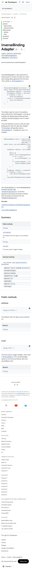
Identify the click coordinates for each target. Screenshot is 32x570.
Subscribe (23, 561)
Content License (20, 393)
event (5, 246)
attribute (6, 232)
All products (4, 551)
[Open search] (20, 2)
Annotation (13, 58)
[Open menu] (2, 2)
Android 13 (4, 489)
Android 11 (4, 494)
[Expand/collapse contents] (11, 22)
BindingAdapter (17, 81)
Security (3, 420)
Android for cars (5, 468)
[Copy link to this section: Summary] (12, 218)
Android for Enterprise (7, 417)
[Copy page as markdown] (21, 49)
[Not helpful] (14, 17)
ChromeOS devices (6, 465)
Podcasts (3, 431)
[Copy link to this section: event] (7, 341)
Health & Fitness (5, 444)
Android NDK (4, 513)
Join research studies (7, 528)
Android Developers (6, 14)
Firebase (3, 545)
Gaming (3, 438)
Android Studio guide (7, 502)
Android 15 (4, 483)
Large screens (5, 459)
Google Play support (6, 526)
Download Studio (6, 510)
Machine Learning (6, 441)
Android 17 (4, 478)
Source (3, 423)
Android (3, 414)
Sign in (28, 2)
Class (12, 268)
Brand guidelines (17, 557)
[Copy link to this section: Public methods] (18, 297)
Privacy (3, 449)
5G (2, 452)
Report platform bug (6, 520)
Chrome (3, 542)
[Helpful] (12, 17)
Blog (2, 428)
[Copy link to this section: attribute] (10, 303)
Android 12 (4, 492)
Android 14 (4, 486)
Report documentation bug (8, 523)
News (2, 425)
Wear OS (3, 462)
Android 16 (4, 481)
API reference (7, 8)
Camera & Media (5, 447)
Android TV (4, 471)
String (5, 228)
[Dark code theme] (30, 86)
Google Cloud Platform (7, 548)
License (9, 557)
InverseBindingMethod (9, 210)
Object (11, 276)
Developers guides (6, 505)
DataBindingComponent (9, 192)
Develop (15, 14)
